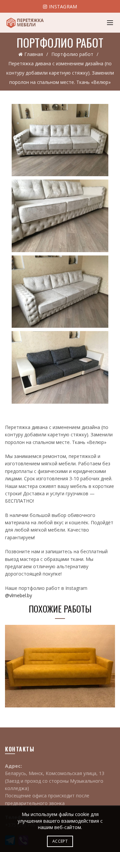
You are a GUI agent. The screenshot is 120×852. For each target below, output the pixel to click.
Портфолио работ (72, 54)
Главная (33, 54)
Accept (60, 841)
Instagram (62, 6)
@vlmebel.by (18, 595)
